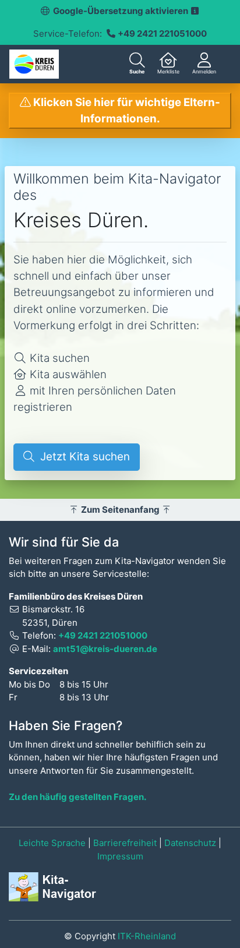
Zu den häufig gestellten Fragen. (77, 796)
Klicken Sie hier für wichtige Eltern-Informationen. (125, 110)
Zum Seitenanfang (120, 509)
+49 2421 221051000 (162, 33)
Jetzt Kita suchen (82, 456)
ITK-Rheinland (147, 936)
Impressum (120, 856)
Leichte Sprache (52, 842)
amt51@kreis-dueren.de (105, 648)
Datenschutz (190, 842)
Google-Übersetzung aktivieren (121, 10)
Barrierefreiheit (125, 842)
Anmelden (204, 71)
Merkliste (168, 71)
